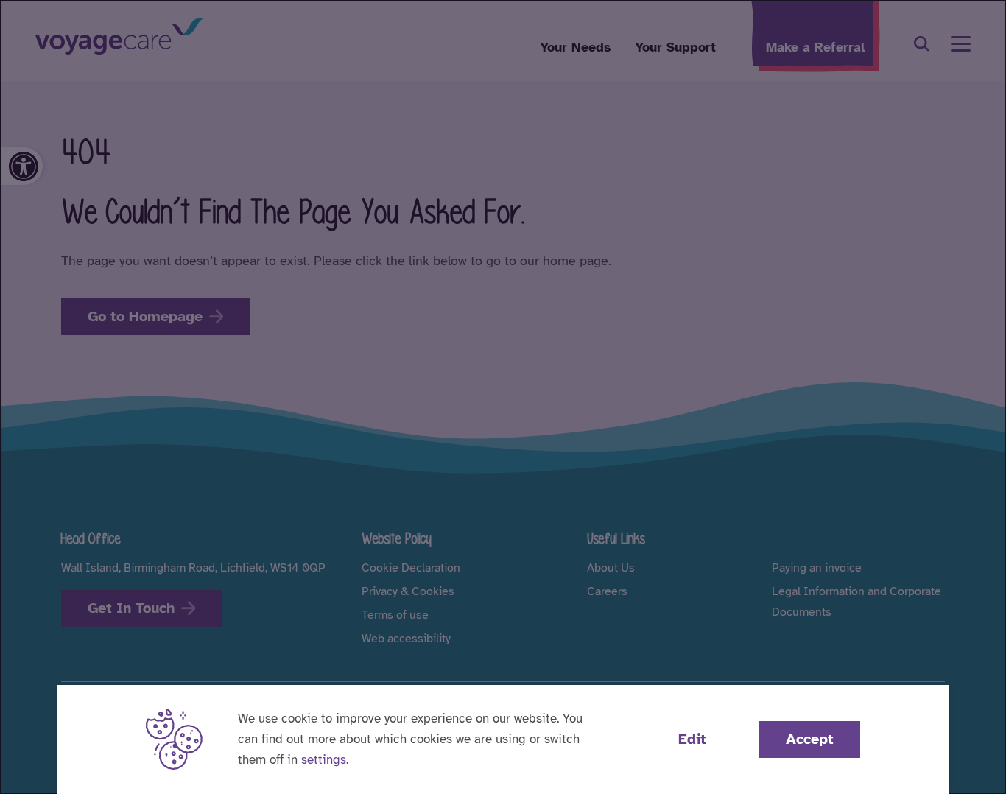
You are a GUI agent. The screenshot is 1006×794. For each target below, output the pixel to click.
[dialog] (503, 397)
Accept (810, 739)
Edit (692, 739)
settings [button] (323, 759)
